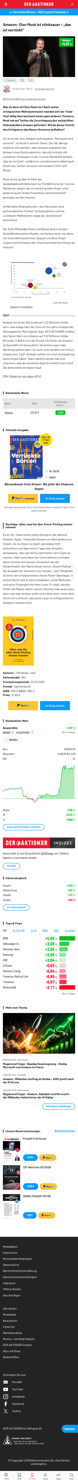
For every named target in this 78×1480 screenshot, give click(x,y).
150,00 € (30, 1186)
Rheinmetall (9, 987)
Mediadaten (10, 1246)
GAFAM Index (47, 853)
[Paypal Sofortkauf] (23, 705)
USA (22, 80)
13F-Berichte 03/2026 (37, 1167)
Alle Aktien (10, 1308)
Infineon (7, 965)
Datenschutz (11, 1264)
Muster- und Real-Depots (19, 1339)
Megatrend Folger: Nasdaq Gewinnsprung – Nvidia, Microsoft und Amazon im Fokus (35, 1065)
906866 (7, 732)
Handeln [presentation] (70, 1428)
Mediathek (9, 1314)
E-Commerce (10, 80)
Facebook (18, 1403)
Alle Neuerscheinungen (65, 1130)
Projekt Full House (34, 1138)
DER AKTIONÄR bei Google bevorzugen (24, 99)
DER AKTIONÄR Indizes (17, 1344)
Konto (33, 510)
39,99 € (30, 1157)
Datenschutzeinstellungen (20, 1277)
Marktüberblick (12, 1333)
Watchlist (13, 739)
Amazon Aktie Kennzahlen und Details (23, 826)
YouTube (17, 1389)
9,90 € (30, 1215)
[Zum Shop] (19, 1475)
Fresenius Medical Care (15, 976)
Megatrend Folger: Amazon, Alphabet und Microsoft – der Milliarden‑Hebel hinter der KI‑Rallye (37, 1095)
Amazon (9, 412)
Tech (31, 80)
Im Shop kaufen (55, 498)
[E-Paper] (32, 1475)
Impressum (10, 1252)
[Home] (45, 1475)
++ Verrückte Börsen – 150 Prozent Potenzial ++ (39, 11)
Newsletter (10, 1320)
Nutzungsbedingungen (17, 1258)
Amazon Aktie (10, 727)
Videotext (9, 1283)
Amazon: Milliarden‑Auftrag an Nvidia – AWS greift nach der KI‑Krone (38, 1080)
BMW (5, 938)
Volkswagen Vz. (11, 944)
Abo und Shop (11, 1351)
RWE (5, 960)
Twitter (16, 1411)
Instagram (18, 1396)
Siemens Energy (12, 971)
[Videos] (6, 1475)
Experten (9, 1326)
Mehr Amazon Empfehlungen (58, 1106)
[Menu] (73, 4)
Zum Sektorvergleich (16, 907)
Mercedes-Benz (11, 949)
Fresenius (8, 982)
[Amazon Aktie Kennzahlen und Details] (39, 783)
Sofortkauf (29, 498)
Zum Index (11, 865)
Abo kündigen (11, 1295)
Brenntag (8, 955)
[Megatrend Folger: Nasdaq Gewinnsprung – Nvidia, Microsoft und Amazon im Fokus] (39, 1033)
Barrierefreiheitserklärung (20, 1270)
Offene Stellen (12, 1289)
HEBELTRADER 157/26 (37, 1196)
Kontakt (17, 1382)
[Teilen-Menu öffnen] (58, 1475)
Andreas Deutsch (44, 88)
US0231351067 (23, 732)
